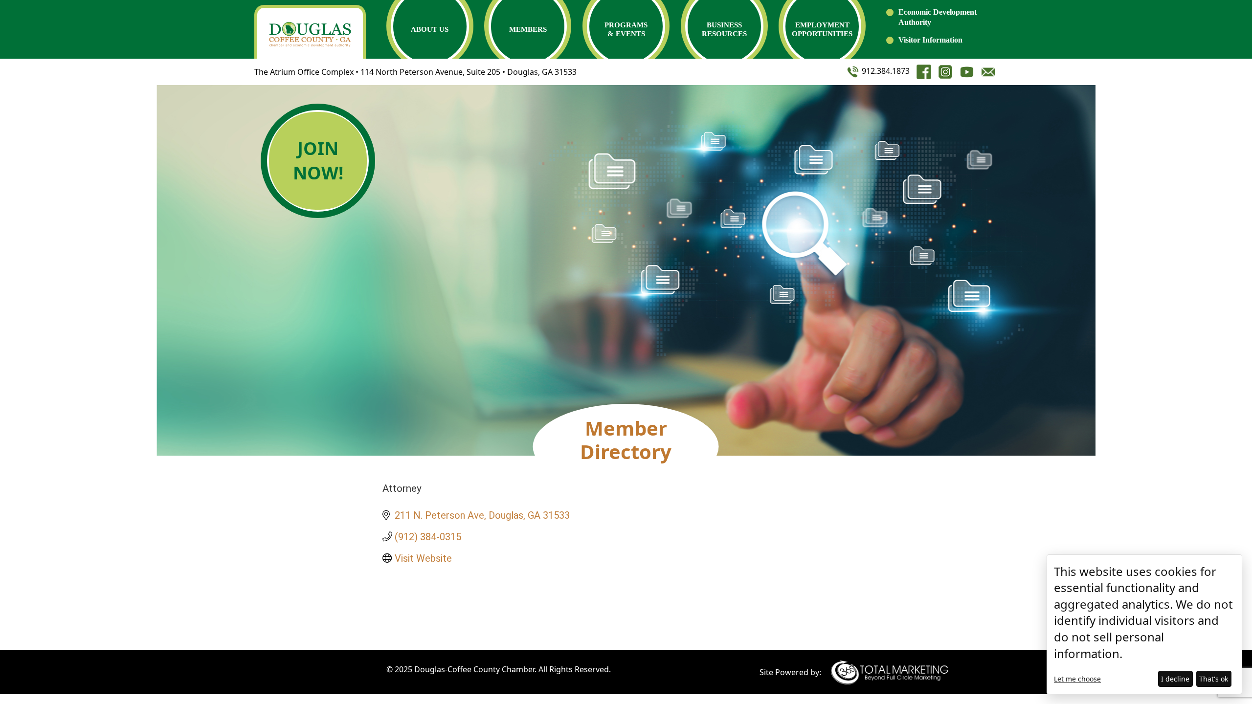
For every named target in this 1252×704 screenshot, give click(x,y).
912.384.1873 (885, 71)
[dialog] (1144, 624)
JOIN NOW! (318, 160)
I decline (1175, 678)
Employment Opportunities (822, 29)
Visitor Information (930, 40)
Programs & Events (626, 29)
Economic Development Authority (937, 17)
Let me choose (1077, 678)
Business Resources (724, 29)
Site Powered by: (790, 672)
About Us (429, 29)
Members (528, 29)
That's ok (1213, 678)
